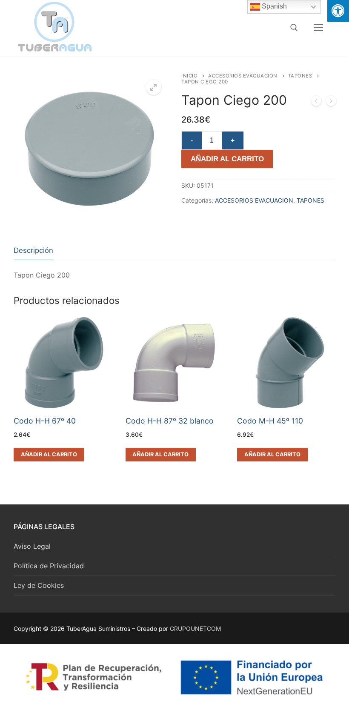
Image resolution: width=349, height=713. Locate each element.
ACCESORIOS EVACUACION (242, 76)
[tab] (33, 250)
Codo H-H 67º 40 (45, 420)
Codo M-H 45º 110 (270, 420)
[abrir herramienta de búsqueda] (294, 27)
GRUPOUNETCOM (195, 628)
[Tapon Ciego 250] (331, 102)
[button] (153, 87)
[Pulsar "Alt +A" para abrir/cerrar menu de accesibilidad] (338, 11)
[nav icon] (318, 28)
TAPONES (300, 76)
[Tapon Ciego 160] (316, 102)
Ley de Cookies (39, 585)
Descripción (33, 250)
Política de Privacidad (49, 565)
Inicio (189, 76)
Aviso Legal (32, 546)
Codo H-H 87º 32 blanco (170, 420)
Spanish (273, 6)
